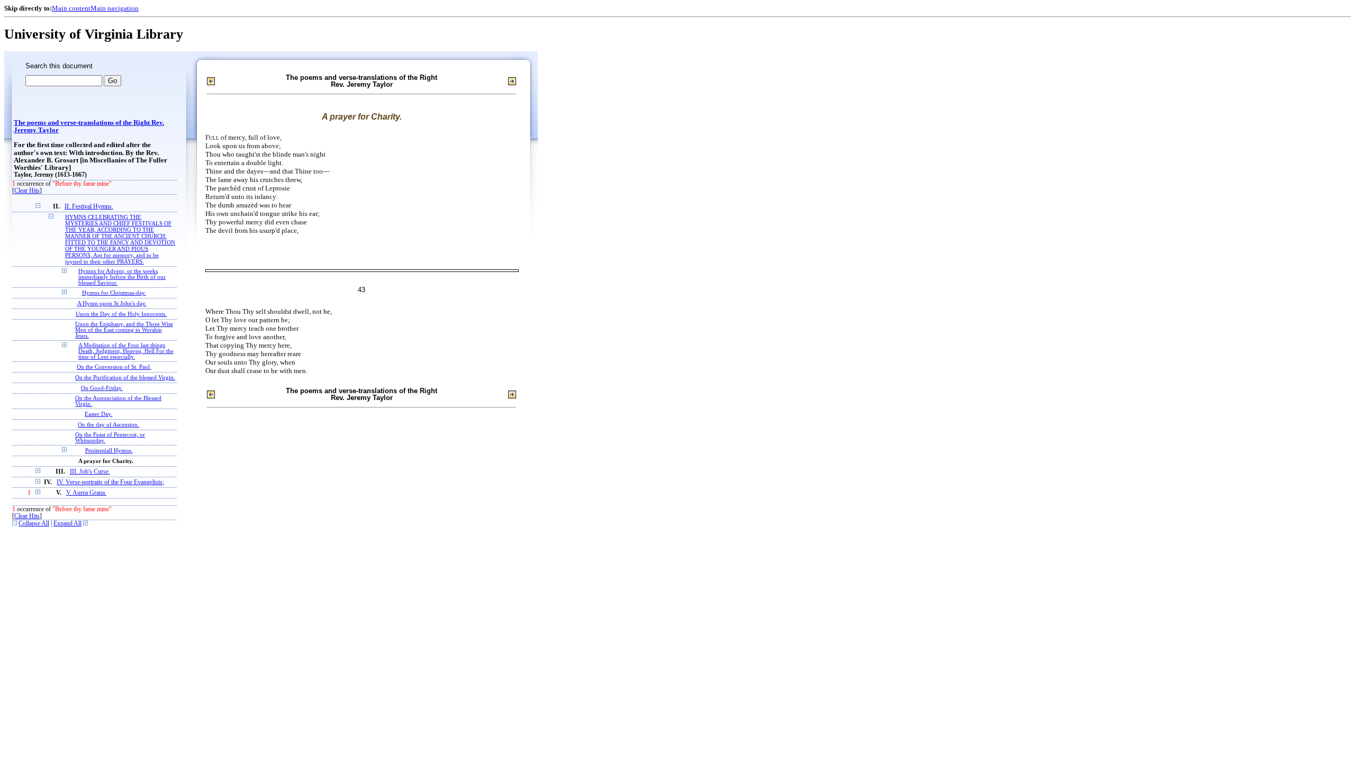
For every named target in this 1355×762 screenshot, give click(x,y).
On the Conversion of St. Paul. (114, 367)
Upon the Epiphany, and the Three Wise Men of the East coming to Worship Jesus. (124, 330)
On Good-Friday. (102, 388)
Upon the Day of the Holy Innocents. (121, 314)
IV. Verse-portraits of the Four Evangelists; (110, 482)
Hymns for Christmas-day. (114, 293)
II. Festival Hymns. (89, 206)
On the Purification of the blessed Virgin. (125, 377)
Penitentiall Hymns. (109, 450)
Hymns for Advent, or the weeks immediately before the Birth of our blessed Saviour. (122, 277)
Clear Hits (27, 190)
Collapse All (34, 523)
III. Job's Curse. (90, 471)
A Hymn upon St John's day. (112, 303)
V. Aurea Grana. (86, 492)
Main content (71, 8)
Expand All (67, 523)
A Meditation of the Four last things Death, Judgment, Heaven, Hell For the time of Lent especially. (126, 351)
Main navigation (115, 8)
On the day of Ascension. (108, 425)
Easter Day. (98, 414)
